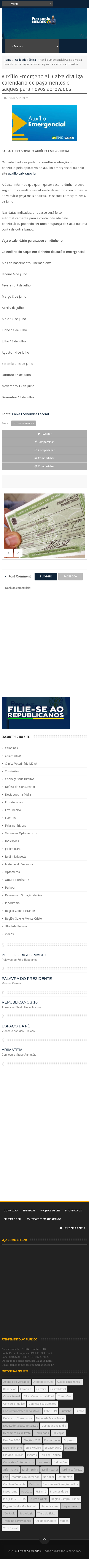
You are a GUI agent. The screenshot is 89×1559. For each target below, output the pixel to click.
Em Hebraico (52, 1440)
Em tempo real (12, 1219)
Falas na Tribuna (16, 825)
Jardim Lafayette (15, 856)
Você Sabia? (10, 1528)
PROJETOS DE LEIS (14, 1498)
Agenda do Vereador (16, 1381)
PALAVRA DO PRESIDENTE (27, 978)
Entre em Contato (74, 1228)
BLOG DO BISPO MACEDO (26, 955)
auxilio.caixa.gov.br (22, 173)
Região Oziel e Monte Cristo (23, 918)
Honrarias (44, 1462)
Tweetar (46, 433)
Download (11, 1210)
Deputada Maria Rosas (50, 1418)
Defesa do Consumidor (20, 787)
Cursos (79, 1411)
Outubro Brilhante (17, 880)
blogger (46, 576)
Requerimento (70, 1506)
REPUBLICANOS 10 (20, 1002)
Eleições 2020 (11, 1440)
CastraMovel (13, 756)
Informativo (10, 1469)
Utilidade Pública (25, 59)
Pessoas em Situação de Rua (24, 895)
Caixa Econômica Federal (30, 414)
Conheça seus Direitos (19, 779)
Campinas (11, 748)
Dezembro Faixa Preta (17, 1433)
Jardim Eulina (30, 1469)
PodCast (26, 1491)
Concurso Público (14, 1403)
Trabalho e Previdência (17, 1520)
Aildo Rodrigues (43, 1381)
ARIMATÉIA (12, 1050)
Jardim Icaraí (13, 849)
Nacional (48, 1477)
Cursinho (66, 1411)
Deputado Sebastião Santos (20, 1425)
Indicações (12, 841)
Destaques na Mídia (18, 794)
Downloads (42, 1433)
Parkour (10, 887)
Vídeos (9, 934)
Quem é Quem (39, 1498)
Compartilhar (46, 442)
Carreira (41, 1389)
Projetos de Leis (50, 1210)
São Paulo (9, 1513)
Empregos (29, 1210)
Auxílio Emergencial (69, 1381)
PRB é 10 (41, 1491)
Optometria (12, 872)
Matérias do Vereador (19, 864)
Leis (5, 1477)
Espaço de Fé (53, 1447)
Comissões (12, 771)
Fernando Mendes (29, 1551)
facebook (70, 576)
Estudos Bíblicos (13, 1455)
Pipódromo (12, 903)
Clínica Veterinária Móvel (21, 763)
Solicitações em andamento (44, 1219)
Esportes (70, 1447)
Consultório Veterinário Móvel (21, 1411)
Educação (59, 1433)
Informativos (73, 1210)
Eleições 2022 (32, 1440)
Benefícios (9, 1389)
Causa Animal (11, 1396)
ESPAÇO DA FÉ (16, 1026)
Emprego (69, 1440)
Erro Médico (13, 810)
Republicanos (49, 1506)
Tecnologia (26, 1513)
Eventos (10, 818)
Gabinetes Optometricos (21, 833)
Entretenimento (15, 802)
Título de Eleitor (47, 1513)
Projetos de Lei (59, 1491)
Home (7, 59)
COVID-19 (50, 1411)
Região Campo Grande (20, 911)
